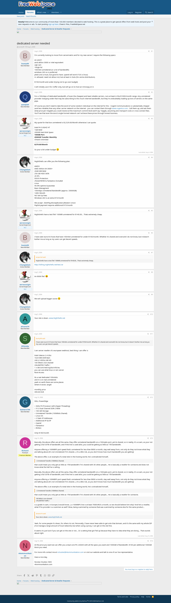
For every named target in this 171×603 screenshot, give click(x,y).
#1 (152, 51)
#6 (152, 233)
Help (142, 597)
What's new (41, 12)
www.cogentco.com (120, 108)
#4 (152, 157)
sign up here (53, 24)
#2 (152, 92)
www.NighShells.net (57, 318)
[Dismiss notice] (152, 22)
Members (55, 12)
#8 (152, 272)
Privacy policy (134, 597)
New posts (20, 16)
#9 (152, 294)
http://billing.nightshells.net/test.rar (48, 264)
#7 (152, 253)
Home (21, 12)
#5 (152, 211)
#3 (152, 119)
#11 (151, 334)
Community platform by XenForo (85, 601)
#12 (151, 397)
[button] (48, 12)
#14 (151, 541)
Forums (30, 12)
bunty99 (21, 47)
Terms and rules (122, 597)
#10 (151, 314)
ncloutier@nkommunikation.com (70, 552)
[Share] (148, 51)
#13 (151, 438)
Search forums (31, 16)
